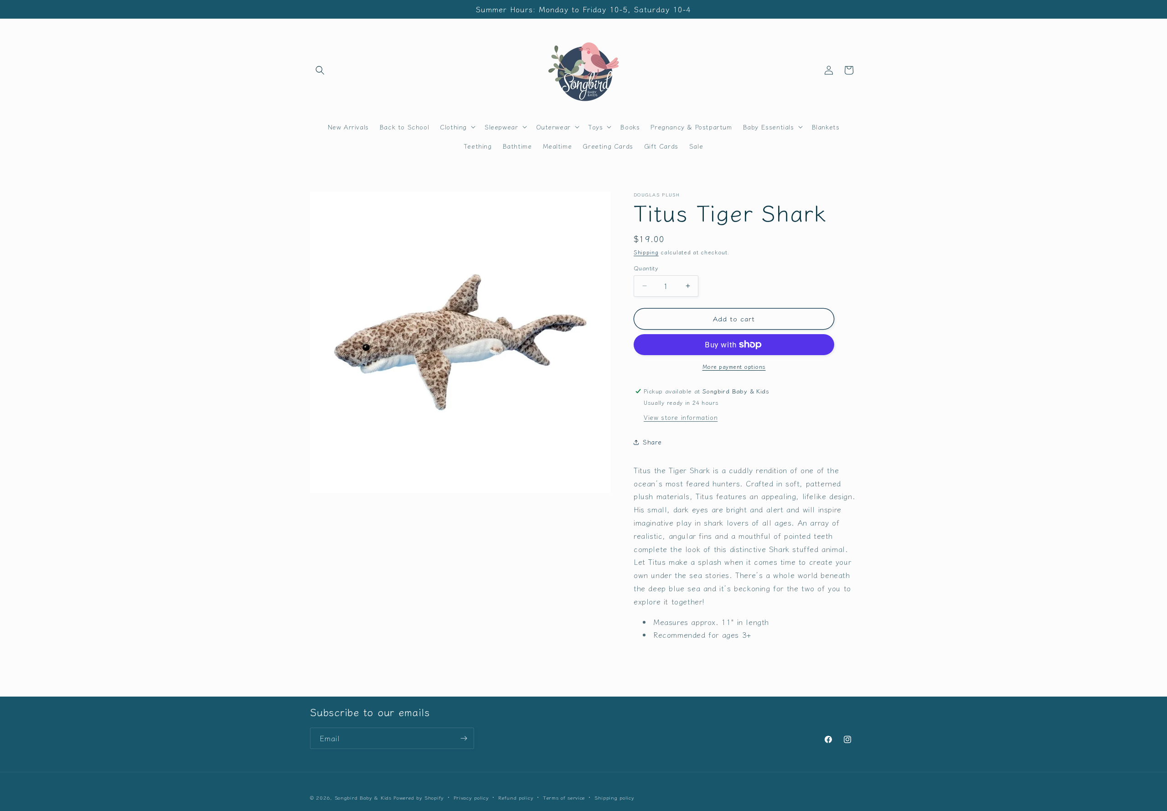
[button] (320, 70)
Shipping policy (614, 797)
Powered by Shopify (418, 797)
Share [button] (652, 441)
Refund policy (515, 797)
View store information (681, 417)
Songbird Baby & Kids (363, 797)
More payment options (734, 366)
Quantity (646, 267)
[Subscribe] (464, 738)
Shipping (646, 252)
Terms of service (564, 797)
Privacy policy (471, 797)
